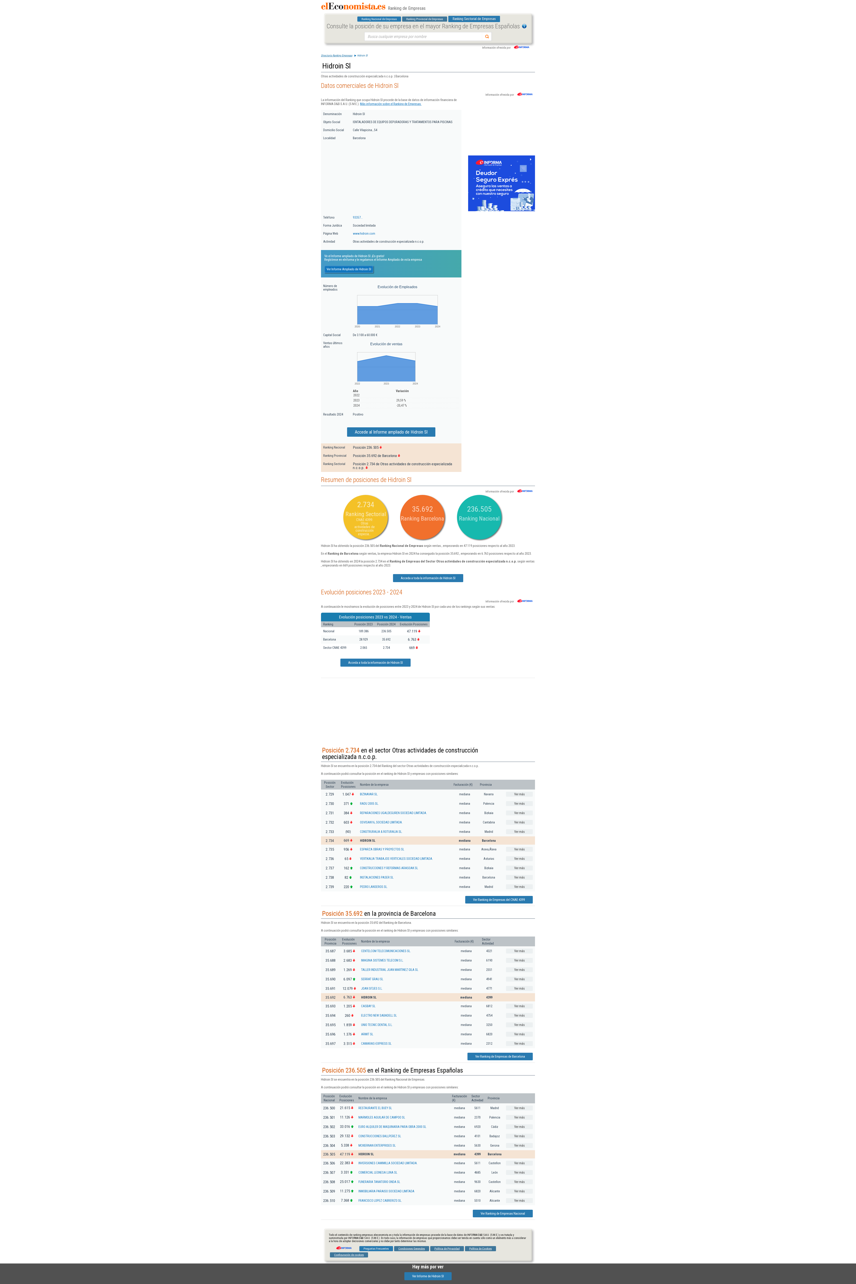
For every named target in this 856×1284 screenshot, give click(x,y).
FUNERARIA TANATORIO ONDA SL (379, 1182)
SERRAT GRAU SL (372, 979)
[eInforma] (343, 1246)
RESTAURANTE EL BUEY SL (375, 1108)
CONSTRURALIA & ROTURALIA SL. (381, 831)
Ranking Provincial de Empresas (424, 19)
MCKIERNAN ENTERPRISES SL (377, 1145)
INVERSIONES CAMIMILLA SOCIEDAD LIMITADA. (388, 1163)
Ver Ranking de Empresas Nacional (503, 1214)
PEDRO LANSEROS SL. (374, 887)
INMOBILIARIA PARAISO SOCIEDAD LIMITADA (386, 1191)
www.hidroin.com (364, 233)
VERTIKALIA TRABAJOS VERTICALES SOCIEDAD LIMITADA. (396, 858)
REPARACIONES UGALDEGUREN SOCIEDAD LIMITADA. (393, 813)
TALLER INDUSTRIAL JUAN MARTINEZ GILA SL (389, 970)
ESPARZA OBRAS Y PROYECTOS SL (382, 849)
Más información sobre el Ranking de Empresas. (391, 104)
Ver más (519, 794)
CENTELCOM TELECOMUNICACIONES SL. (386, 951)
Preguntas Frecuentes (376, 1248)
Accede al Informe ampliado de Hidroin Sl (391, 432)
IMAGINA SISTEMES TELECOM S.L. (382, 960)
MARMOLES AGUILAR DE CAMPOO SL (381, 1117)
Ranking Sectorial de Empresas (474, 19)
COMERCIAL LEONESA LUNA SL (377, 1172)
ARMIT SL (367, 1034)
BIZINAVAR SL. (369, 794)
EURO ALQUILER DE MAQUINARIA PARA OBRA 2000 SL (392, 1127)
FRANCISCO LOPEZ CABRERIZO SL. (380, 1200)
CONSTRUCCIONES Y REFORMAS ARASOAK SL (389, 868)
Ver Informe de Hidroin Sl (428, 1276)
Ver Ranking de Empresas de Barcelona (500, 1056)
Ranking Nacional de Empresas (379, 19)
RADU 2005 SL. (369, 803)
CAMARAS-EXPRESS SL (376, 1043)
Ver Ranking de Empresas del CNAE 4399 (499, 900)
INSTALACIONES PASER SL (376, 877)
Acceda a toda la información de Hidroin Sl (428, 578)
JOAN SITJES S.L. (372, 988)
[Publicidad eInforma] (501, 210)
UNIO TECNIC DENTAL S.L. (377, 1025)
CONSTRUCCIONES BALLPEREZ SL (379, 1136)
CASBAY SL (368, 1006)
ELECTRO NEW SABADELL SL (379, 1015)
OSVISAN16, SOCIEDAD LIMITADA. (381, 822)
